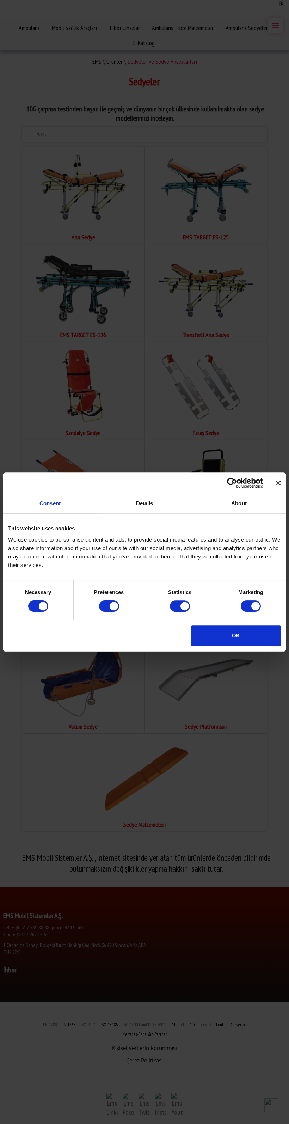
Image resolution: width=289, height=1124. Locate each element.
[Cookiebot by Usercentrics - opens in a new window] (232, 483)
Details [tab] (144, 503)
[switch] (109, 606)
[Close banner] (278, 483)
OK (236, 636)
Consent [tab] (50, 503)
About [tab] (239, 503)
